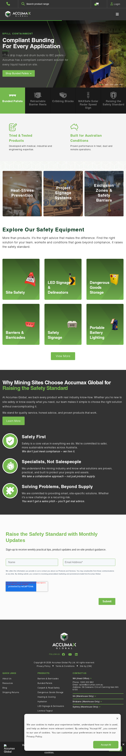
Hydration (42, 701)
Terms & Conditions (65, 666)
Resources (7, 683)
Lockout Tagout (45, 710)
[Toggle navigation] (117, 14)
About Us (6, 678)
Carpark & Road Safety (49, 688)
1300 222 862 (87, 682)
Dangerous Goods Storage (50, 692)
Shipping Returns (10, 692)
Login (116, 4)
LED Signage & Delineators (51, 706)
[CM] (89, 666)
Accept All (106, 744)
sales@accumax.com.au (91, 684)
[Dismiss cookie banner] (117, 718)
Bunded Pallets (45, 683)
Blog (4, 688)
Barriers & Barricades (48, 678)
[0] (97, 4)
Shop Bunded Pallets (18, 73)
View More (63, 356)
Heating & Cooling (46, 697)
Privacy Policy (44, 666)
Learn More (13, 420)
